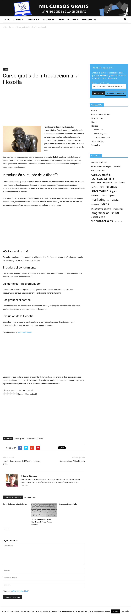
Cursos (17, 19)
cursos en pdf (98, 170)
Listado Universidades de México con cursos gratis (21, 462)
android (103, 162)
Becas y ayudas (100, 133)
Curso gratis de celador (68, 504)
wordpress (118, 221)
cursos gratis (19, 439)
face (115, 182)
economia (107, 182)
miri (108, 200)
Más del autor (29, 498)
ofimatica (95, 205)
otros (41, 439)
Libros (61, 19)
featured (122, 182)
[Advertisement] (44, 48)
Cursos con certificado (100, 114)
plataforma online (101, 208)
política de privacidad (19, 591)
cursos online (31, 439)
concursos (117, 166)
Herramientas (89, 19)
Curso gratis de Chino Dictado (72, 461)
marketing (98, 199)
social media (98, 216)
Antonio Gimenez (29, 476)
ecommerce (96, 182)
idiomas (111, 186)
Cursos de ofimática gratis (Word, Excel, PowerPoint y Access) (41, 521)
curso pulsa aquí (25, 332)
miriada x (115, 200)
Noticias (71, 19)
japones (112, 196)
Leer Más (125, 611)
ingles (113, 191)
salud (115, 212)
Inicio (7, 19)
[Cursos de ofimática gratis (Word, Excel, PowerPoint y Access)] (43, 510)
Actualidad (98, 129)
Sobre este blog (97, 141)
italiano (104, 195)
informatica (99, 191)
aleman (94, 162)
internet (95, 195)
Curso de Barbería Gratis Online (15, 504)
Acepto (16, 591)
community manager (101, 166)
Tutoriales (48, 19)
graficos (94, 187)
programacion (100, 212)
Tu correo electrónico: (100, 83)
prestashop (117, 208)
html (102, 187)
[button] (125, 19)
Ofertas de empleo (102, 137)
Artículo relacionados (12, 498)
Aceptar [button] (116, 611)
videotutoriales (102, 220)
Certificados (32, 19)
